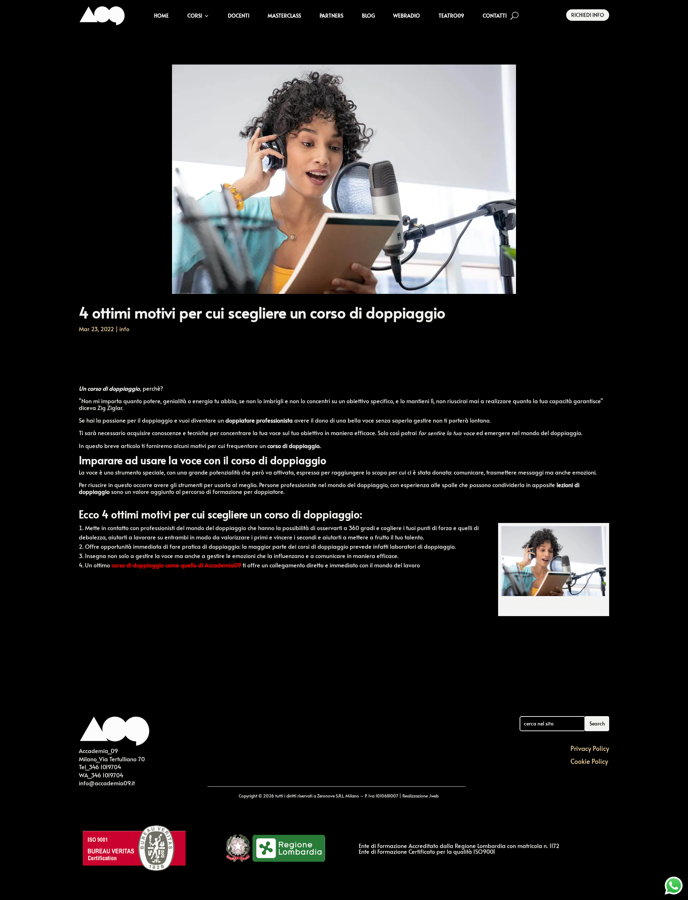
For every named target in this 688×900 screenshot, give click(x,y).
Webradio (406, 15)
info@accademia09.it (107, 783)
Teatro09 (451, 15)
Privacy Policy (589, 748)
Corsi (194, 15)
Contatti (495, 15)
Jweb (434, 796)
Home (161, 15)
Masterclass (284, 15)
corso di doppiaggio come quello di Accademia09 (176, 565)
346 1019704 (105, 767)
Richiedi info (587, 14)
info (124, 329)
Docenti (238, 15)
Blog (368, 15)
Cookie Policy (589, 761)
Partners (331, 15)
